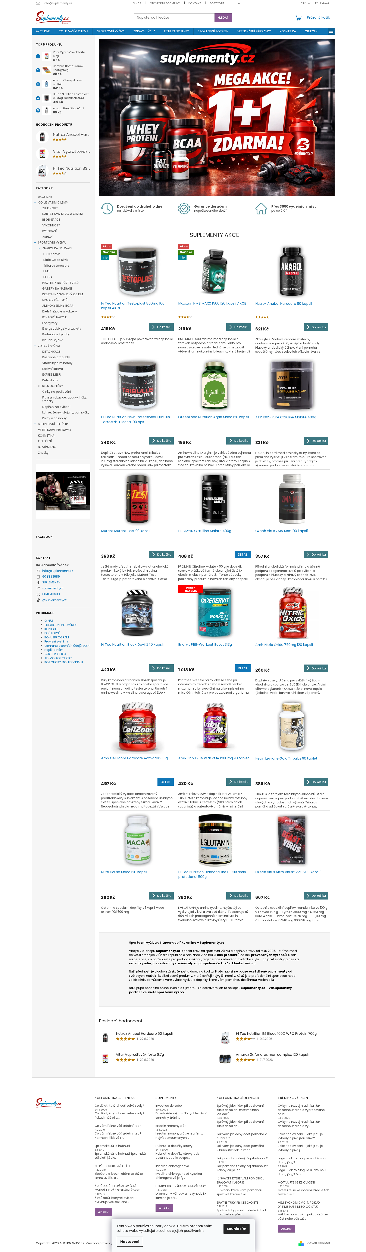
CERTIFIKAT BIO (55, 654)
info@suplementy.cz (57, 571)
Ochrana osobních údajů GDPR (67, 646)
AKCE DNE (45, 197)
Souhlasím (236, 1228)
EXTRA (47, 277)
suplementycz (53, 588)
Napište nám (53, 650)
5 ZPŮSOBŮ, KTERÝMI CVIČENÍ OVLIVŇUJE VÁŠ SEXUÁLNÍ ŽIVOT (117, 1188)
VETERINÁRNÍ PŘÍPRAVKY (55, 430)
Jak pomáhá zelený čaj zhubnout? (242, 1158)
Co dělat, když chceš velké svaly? (119, 1106)
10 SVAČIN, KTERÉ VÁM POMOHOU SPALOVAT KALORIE (241, 1180)
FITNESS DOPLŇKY (50, 386)
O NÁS (137, 3)
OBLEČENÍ (45, 441)
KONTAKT (194, 3)
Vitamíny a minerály (57, 363)
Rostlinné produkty (56, 357)
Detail (242, 554)
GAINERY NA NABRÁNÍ (57, 288)
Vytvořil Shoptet (318, 1243)
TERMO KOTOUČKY (58, 658)
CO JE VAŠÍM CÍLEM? (53, 202)
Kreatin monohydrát (171, 1126)
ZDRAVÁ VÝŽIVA (49, 346)
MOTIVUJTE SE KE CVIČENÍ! (297, 1183)
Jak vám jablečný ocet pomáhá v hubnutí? (242, 1136)
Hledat (223, 17)
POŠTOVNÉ (217, 3)
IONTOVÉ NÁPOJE (54, 317)
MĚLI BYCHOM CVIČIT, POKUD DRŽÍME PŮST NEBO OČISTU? (299, 1205)
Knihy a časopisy (54, 418)
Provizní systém (56, 641)
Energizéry (49, 323)
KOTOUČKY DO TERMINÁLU (63, 662)
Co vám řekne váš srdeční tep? (118, 1126)
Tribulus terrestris (56, 265)
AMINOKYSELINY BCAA (57, 305)
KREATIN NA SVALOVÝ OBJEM (62, 294)
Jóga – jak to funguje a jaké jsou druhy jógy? (302, 1160)
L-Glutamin (51, 254)
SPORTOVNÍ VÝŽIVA (52, 242)
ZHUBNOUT (50, 208)
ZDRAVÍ (47, 237)
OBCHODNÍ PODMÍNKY (165, 3)
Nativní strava (52, 369)
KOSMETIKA (46, 435)
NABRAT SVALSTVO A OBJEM (62, 214)
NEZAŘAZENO (47, 447)
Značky (43, 453)
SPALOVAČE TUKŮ (55, 300)
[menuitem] (43, 31)
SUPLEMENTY (51, 582)
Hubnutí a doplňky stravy (174, 1146)
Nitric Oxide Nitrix (55, 260)
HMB (46, 271)
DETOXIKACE (51, 351)
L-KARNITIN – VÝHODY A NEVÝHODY (181, 1186)
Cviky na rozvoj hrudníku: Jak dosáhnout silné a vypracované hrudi (301, 1110)
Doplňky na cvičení (56, 407)
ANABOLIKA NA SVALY (57, 248)
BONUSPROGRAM (56, 637)
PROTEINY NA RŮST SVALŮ (60, 283)
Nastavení (130, 1241)
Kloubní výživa (52, 340)
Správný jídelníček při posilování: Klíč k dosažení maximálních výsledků (240, 1110)
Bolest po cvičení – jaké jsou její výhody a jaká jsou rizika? (301, 1136)
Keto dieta (50, 380)
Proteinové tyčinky (56, 334)
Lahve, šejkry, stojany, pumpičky (65, 412)
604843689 (51, 576)
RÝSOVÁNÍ (49, 231)
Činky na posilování (56, 392)
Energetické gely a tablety (61, 328)
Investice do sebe (169, 1106)
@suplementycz (54, 600)
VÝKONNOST (51, 225)
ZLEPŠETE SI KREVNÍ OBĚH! (113, 1166)
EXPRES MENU (51, 374)
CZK (304, 3)
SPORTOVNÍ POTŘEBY (53, 424)
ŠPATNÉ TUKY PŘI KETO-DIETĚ (238, 1203)
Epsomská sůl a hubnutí (112, 1146)
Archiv (103, 1212)
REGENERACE (51, 219)
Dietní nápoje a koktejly (59, 311)
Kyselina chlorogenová (172, 1166)
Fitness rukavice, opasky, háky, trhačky (64, 399)
